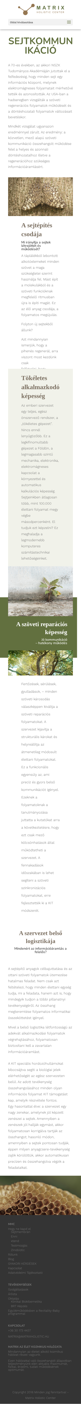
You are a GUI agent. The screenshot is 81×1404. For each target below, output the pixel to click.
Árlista (12, 1294)
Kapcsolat (15, 1268)
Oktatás (13, 1298)
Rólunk (13, 1254)
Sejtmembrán (20, 1232)
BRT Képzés (19, 1306)
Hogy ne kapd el (19, 1229)
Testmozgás (19, 1245)
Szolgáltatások (18, 1289)
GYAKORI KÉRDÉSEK (22, 1263)
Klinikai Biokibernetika (26, 1301)
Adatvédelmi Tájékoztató (25, 1272)
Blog (11, 1259)
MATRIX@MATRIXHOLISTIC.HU (28, 1336)
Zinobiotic (18, 1250)
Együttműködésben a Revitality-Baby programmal (34, 1312)
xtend (15, 1241)
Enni (14, 1236)
